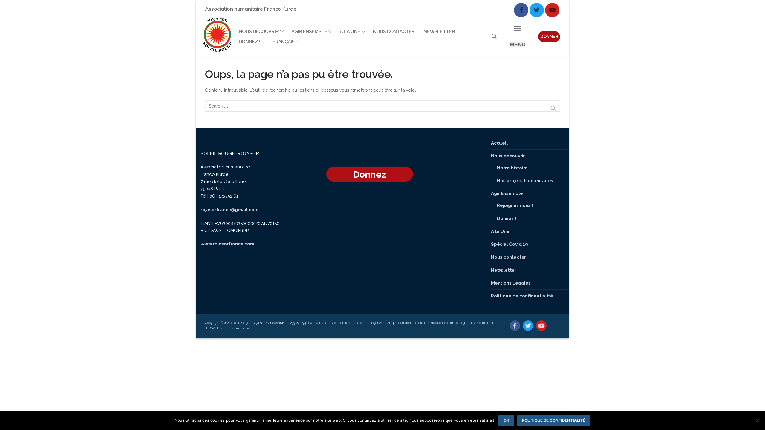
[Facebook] (521, 10)
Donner (549, 36)
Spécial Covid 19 (509, 244)
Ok (506, 420)
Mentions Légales (511, 283)
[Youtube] (552, 10)
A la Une (500, 231)
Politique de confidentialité (522, 296)
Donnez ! (506, 218)
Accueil (499, 143)
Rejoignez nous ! (515, 205)
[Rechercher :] (382, 108)
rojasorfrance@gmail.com (229, 209)
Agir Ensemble (507, 193)
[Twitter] (537, 10)
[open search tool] (494, 36)
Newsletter (503, 270)
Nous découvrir (508, 156)
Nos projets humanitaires (525, 180)
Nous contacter (508, 257)
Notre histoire (512, 168)
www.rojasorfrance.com (227, 244)
